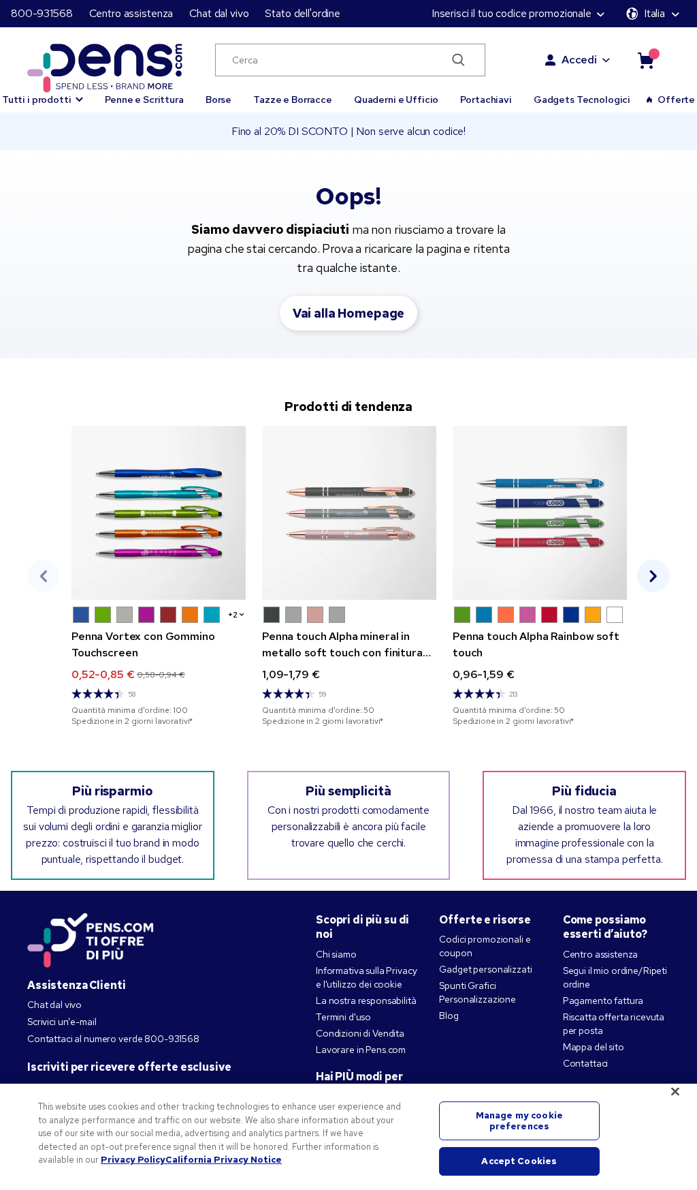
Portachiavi (485, 99)
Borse (218, 99)
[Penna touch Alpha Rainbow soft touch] (540, 513)
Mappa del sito (593, 1047)
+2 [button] (233, 614)
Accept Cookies (519, 1162)
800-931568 (42, 13)
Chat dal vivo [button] (218, 13)
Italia (654, 13)
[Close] (675, 1092)
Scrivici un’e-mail (61, 1022)
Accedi (579, 59)
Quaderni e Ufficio (396, 99)
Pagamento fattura (603, 1000)
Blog (448, 1015)
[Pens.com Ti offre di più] (90, 937)
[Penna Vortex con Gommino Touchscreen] (158, 513)
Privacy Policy (133, 1159)
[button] (81, 615)
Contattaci (586, 1063)
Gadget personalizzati (485, 969)
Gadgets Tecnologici (582, 99)
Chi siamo (336, 954)
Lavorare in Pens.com (361, 1049)
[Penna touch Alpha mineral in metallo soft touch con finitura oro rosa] (349, 513)
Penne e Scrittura (144, 99)
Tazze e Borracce (292, 99)
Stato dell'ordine (302, 13)
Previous (43, 576)
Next (653, 576)
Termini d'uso (343, 1017)
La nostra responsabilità (366, 1000)
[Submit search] (458, 60)
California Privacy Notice (223, 1159)
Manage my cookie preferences (519, 1121)
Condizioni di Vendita (360, 1033)
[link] (158, 576)
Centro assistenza (131, 13)
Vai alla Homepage (349, 313)
